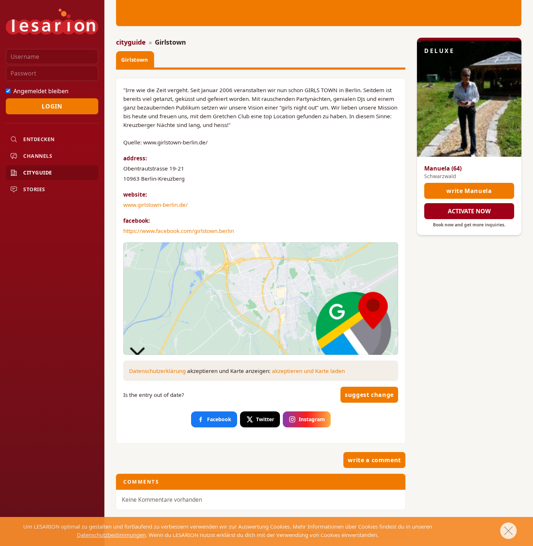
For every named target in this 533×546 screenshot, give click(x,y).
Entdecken (39, 139)
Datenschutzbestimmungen (111, 534)
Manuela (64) (443, 168)
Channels (37, 155)
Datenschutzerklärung (157, 370)
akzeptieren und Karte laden (308, 370)
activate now (469, 211)
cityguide (131, 42)
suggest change (369, 395)
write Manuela (469, 191)
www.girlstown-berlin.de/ (155, 204)
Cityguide (37, 172)
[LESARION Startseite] (52, 21)
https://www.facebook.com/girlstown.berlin (178, 230)
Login (52, 106)
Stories (34, 189)
